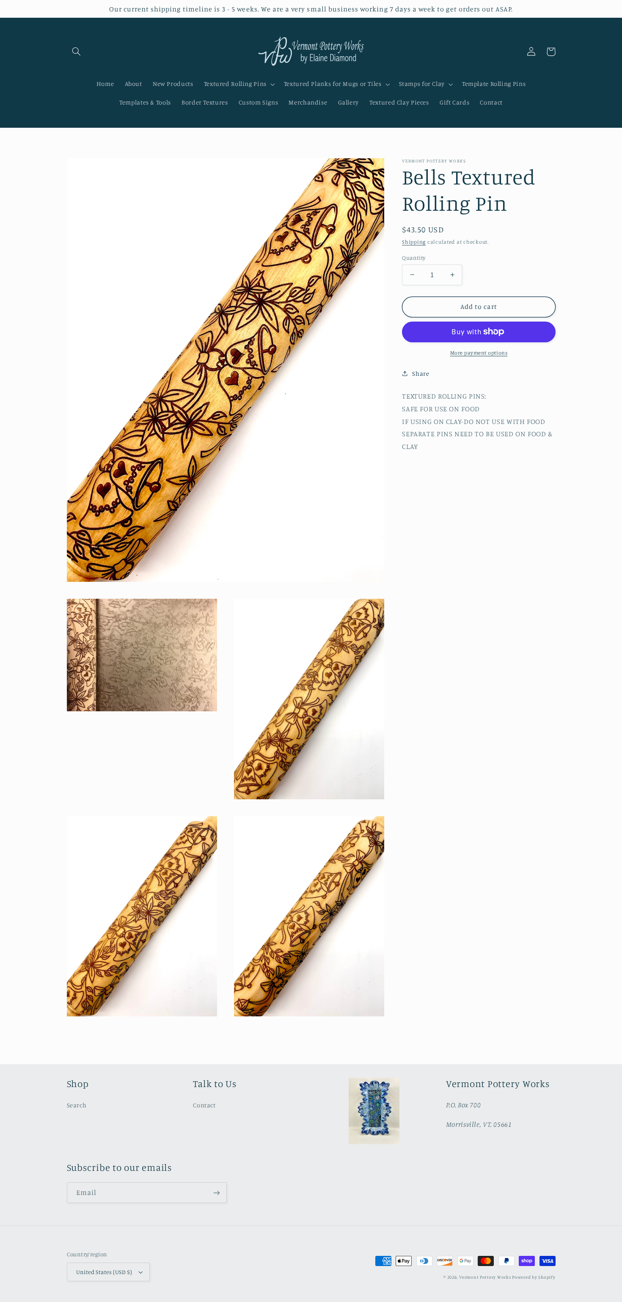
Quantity (413, 257)
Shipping (414, 241)
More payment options (479, 353)
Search (77, 1105)
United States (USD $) (104, 1272)
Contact (204, 1105)
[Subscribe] (216, 1192)
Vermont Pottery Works (485, 1277)
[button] (76, 51)
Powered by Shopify (533, 1277)
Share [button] (420, 373)
